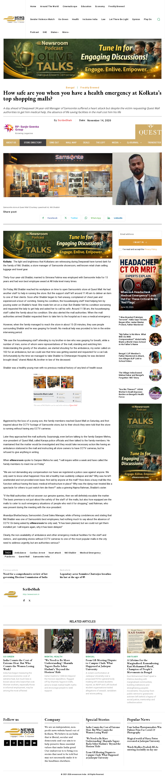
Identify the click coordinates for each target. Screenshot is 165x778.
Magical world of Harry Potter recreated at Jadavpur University (143, 740)
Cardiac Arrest (37, 553)
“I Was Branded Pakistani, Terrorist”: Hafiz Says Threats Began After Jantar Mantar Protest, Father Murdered (133, 321)
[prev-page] (150, 261)
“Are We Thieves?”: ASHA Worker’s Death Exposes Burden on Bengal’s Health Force (131, 393)
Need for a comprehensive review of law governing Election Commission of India (25, 575)
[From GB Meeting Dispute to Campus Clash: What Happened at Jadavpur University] (103, 641)
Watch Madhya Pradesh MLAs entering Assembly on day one (142, 748)
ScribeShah (65, 120)
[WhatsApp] (27, 743)
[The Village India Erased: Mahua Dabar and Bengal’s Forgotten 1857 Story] (155, 375)
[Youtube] (34, 743)
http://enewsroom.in (31, 594)
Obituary (132, 657)
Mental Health (53, 657)
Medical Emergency (90, 553)
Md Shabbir (70, 553)
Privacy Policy (151, 249)
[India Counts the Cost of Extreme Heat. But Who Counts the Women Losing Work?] (20, 641)
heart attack (55, 553)
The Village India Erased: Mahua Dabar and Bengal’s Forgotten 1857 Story (131, 375)
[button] (158, 19)
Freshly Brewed (89, 87)
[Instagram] (14, 743)
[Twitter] (29, 600)
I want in (138, 242)
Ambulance (20, 553)
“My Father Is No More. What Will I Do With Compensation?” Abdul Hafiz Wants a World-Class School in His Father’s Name (132, 339)
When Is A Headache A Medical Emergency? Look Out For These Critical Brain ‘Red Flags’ (139, 297)
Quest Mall (73, 405)
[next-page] (156, 261)
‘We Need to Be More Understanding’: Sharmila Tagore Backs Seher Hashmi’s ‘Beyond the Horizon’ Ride (58, 666)
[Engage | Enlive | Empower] (20, 732)
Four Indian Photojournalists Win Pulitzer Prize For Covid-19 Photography (144, 730)
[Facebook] (24, 600)
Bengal (70, 87)
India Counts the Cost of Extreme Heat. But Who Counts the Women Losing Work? (18, 664)
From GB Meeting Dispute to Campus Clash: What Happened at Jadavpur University (101, 664)
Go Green (8, 657)
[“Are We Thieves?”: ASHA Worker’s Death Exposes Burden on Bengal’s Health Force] (155, 393)
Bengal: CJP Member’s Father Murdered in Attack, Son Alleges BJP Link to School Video (131, 357)
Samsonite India (41, 556)
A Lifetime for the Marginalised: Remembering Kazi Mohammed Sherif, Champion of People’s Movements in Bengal (143, 666)
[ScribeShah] (11, 594)
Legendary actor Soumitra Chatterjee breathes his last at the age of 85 (85, 575)
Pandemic (10, 556)
